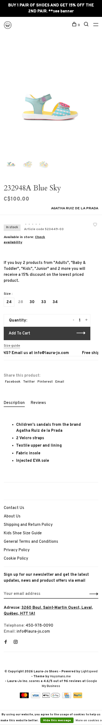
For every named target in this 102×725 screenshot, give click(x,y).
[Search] (87, 25)
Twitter (29, 382)
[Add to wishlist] (95, 225)
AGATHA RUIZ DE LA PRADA (74, 208)
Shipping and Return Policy (28, 524)
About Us (12, 516)
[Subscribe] (92, 593)
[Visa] (36, 697)
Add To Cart (19, 333)
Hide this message (57, 721)
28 (20, 302)
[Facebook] (6, 642)
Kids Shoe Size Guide (23, 533)
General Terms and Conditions (31, 541)
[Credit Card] (67, 697)
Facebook (13, 382)
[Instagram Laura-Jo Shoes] (16, 642)
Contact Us (14, 508)
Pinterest (45, 382)
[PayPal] (77, 697)
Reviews (38, 402)
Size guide (12, 346)
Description (14, 402)
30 (32, 302)
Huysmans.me (60, 677)
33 (43, 302)
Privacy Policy (17, 550)
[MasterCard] (25, 697)
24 (9, 302)
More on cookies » (89, 721)
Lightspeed (89, 672)
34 (55, 302)
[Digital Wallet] (51, 697)
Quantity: (18, 320)
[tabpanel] (51, 96)
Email (59, 382)
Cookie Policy (16, 558)
